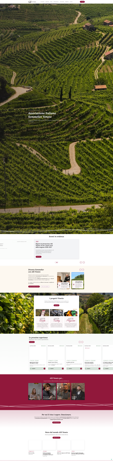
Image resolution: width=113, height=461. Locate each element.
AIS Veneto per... (56, 1)
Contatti (71, 1)
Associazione (62, 1)
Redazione (67, 1)
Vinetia (51, 1)
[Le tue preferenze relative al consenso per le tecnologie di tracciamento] (111, 459)
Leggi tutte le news (56, 437)
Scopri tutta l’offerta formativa (34, 286)
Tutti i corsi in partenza (45, 286)
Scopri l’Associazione (56, 422)
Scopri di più (56, 305)
